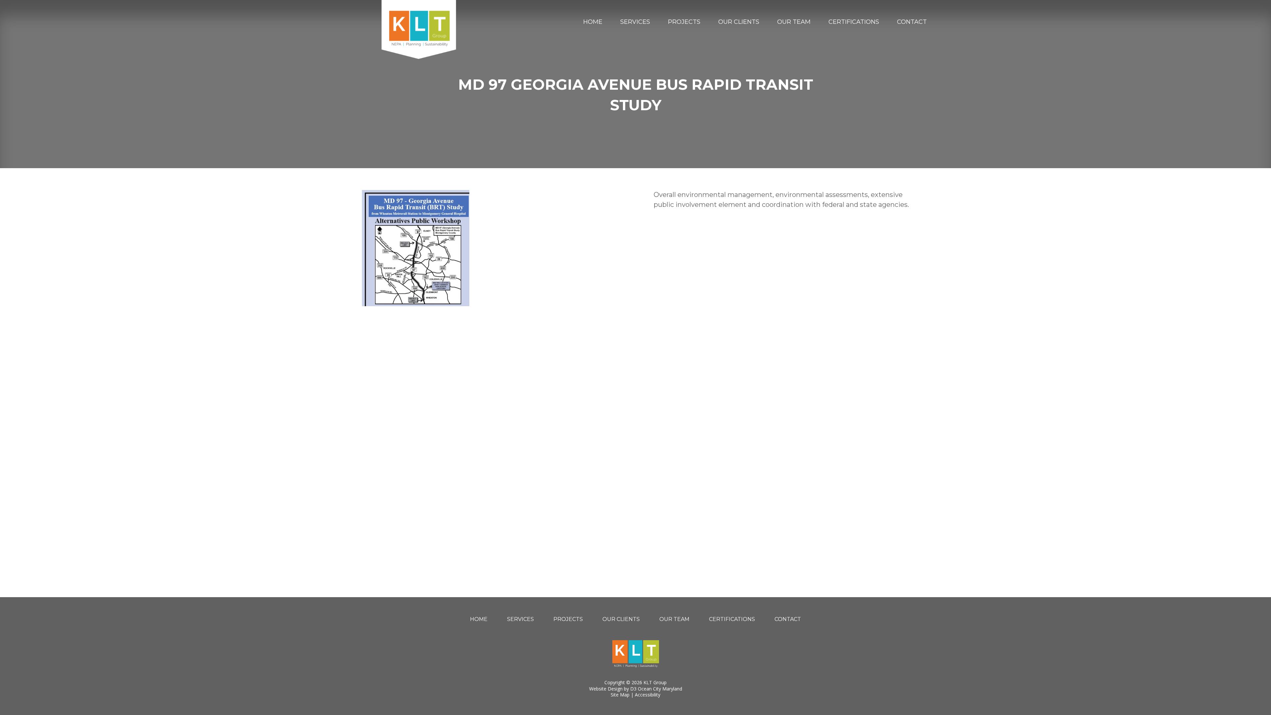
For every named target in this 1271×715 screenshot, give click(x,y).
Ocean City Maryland (660, 689)
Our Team (794, 21)
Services (635, 21)
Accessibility (647, 694)
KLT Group (655, 682)
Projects (684, 21)
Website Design (606, 689)
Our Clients (738, 21)
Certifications (853, 21)
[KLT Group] (418, 29)
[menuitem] (592, 21)
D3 (633, 689)
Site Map (620, 694)
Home (592, 21)
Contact (912, 21)
